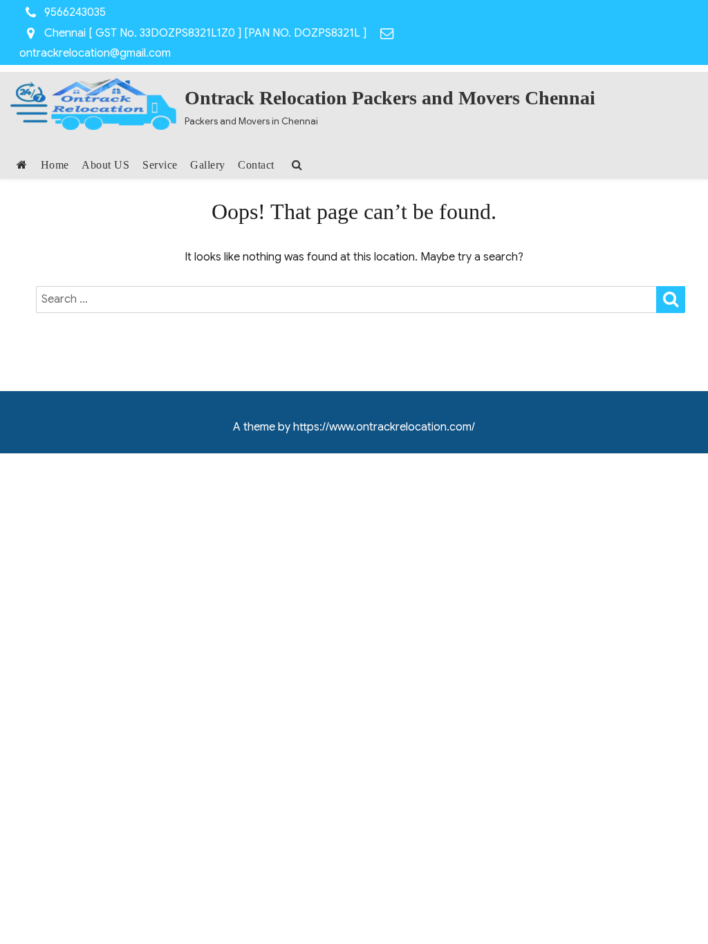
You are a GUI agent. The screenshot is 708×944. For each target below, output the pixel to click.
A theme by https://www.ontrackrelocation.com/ (354, 427)
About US (105, 165)
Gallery (207, 165)
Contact (256, 165)
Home (55, 165)
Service (160, 165)
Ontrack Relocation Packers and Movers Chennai (390, 97)
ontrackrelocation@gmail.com (95, 53)
